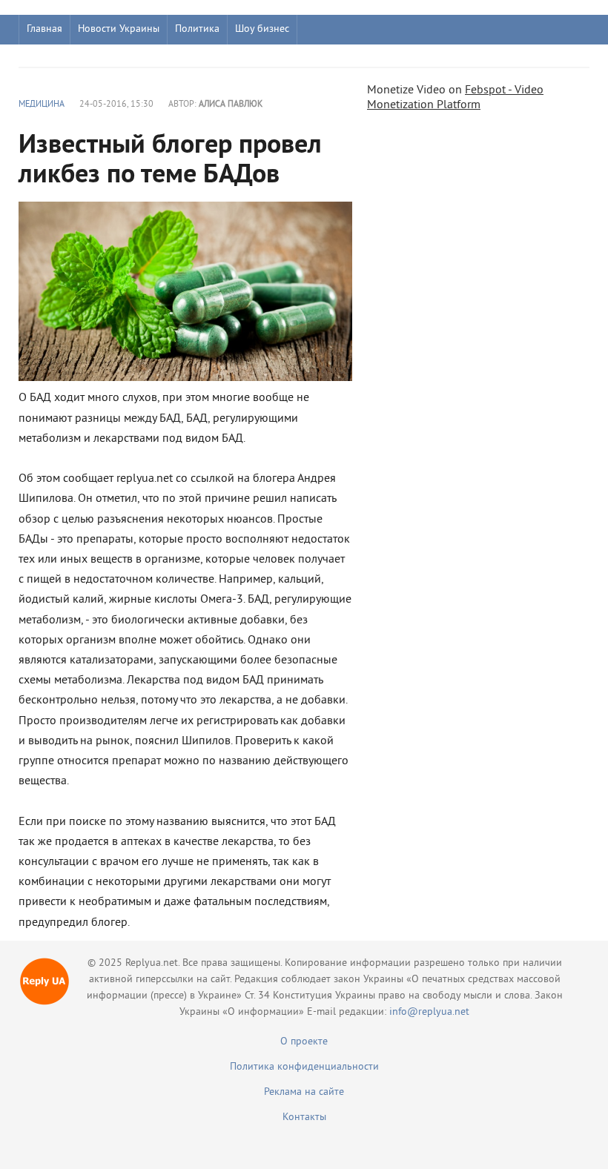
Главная (44, 29)
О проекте (304, 1042)
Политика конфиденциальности (304, 1067)
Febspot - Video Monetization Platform (455, 98)
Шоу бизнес (262, 29)
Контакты (304, 1117)
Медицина (42, 104)
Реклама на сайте (304, 1092)
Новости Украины (118, 29)
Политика (197, 29)
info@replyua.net (429, 1012)
